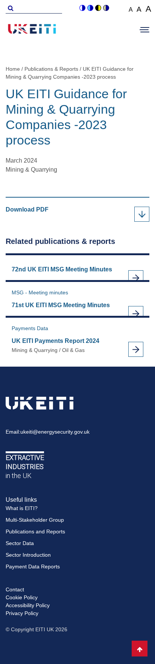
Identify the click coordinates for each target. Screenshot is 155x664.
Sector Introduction (28, 555)
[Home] (32, 30)
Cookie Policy (22, 597)
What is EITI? (22, 508)
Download (37, 210)
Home (13, 69)
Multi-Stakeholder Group (35, 520)
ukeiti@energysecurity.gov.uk (55, 432)
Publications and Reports (35, 531)
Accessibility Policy (28, 605)
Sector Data (20, 543)
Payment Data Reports (33, 566)
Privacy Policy (22, 613)
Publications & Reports (51, 69)
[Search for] (9, 8)
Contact (15, 589)
